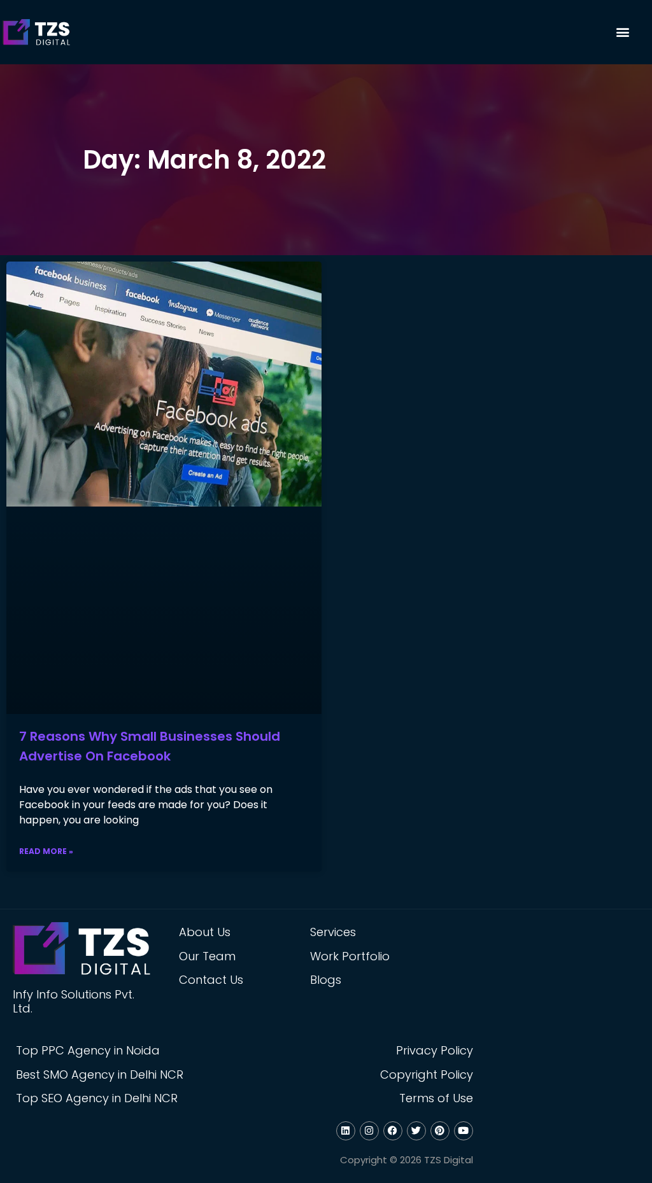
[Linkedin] (345, 1130)
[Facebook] (392, 1130)
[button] (622, 32)
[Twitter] (416, 1130)
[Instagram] (369, 1130)
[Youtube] (463, 1130)
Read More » (46, 851)
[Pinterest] (440, 1130)
